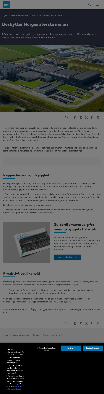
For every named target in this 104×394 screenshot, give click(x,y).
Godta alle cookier (93, 348)
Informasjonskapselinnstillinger (47, 349)
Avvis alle (70, 348)
